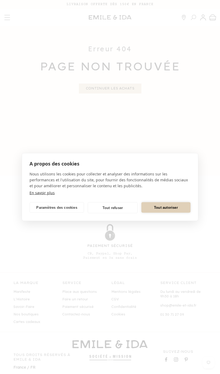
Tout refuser (112, 208)
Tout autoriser (166, 207)
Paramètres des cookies (56, 207)
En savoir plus (42, 192)
